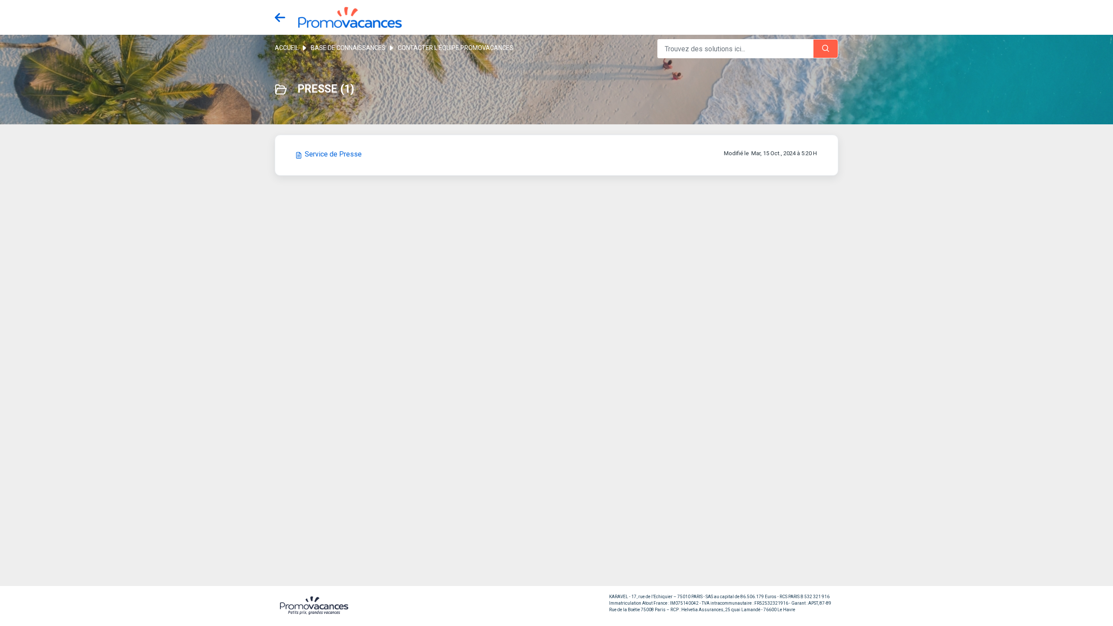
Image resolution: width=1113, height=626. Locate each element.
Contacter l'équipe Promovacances (455, 47)
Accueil (287, 47)
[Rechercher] (825, 48)
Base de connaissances (348, 47)
